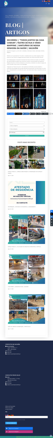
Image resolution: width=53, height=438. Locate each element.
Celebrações (29, 50)
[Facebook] (51, 211)
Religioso (9, 52)
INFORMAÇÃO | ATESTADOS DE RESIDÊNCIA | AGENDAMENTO (22, 206)
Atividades (11, 15)
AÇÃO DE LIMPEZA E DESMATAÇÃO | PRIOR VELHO (19, 326)
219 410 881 (9, 383)
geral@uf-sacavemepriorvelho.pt (13, 354)
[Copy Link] (51, 224)
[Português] (48, 1)
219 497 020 (8, 350)
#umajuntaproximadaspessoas (13, 73)
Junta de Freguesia (12, 50)
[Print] (51, 222)
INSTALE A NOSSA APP (11, 423)
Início (6, 15)
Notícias (42, 50)
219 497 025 (8, 352)
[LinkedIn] (51, 216)
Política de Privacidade (10, 406)
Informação (38, 50)
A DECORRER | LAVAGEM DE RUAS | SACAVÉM (18, 286)
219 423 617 (8, 381)
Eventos (33, 50)
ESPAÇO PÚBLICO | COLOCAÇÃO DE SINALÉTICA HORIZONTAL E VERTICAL (24, 246)
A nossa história (8, 409)
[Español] (49, 1)
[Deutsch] (46, 1)
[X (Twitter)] (51, 214)
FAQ (6, 411)
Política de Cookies (9, 407)
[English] (43, 1)
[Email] (51, 219)
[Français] (44, 1)
